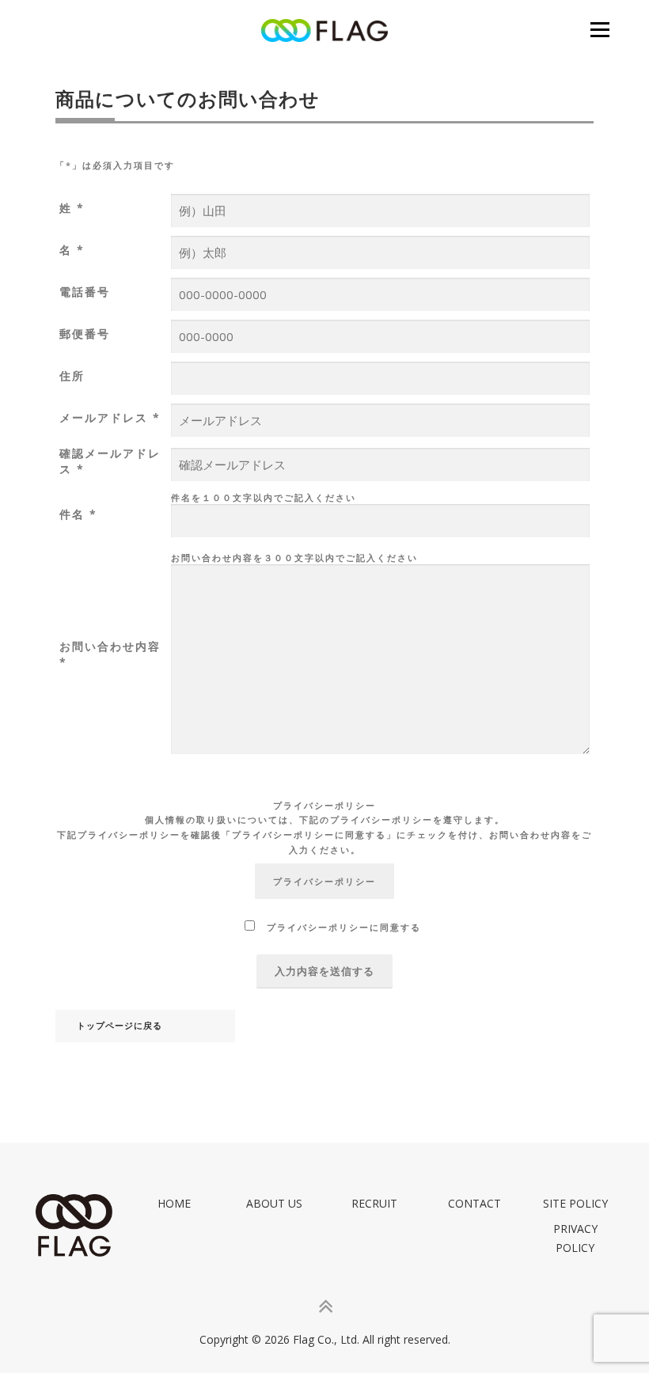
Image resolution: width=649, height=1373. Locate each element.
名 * (72, 249)
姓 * (72, 207)
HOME (174, 1203)
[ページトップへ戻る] (325, 1307)
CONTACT (474, 1203)
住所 (72, 375)
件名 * (78, 514)
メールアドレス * (110, 417)
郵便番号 (84, 333)
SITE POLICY (575, 1203)
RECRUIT (374, 1203)
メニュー (599, 29)
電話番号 (84, 291)
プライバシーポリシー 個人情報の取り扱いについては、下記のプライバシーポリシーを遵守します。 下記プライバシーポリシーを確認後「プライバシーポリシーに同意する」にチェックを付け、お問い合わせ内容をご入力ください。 (324, 827)
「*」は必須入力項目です (115, 165)
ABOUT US (274, 1203)
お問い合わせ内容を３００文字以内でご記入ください (294, 557)
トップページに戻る (119, 1025)
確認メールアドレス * (110, 461)
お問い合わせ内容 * (110, 654)
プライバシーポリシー (324, 881)
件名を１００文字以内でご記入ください (263, 497)
